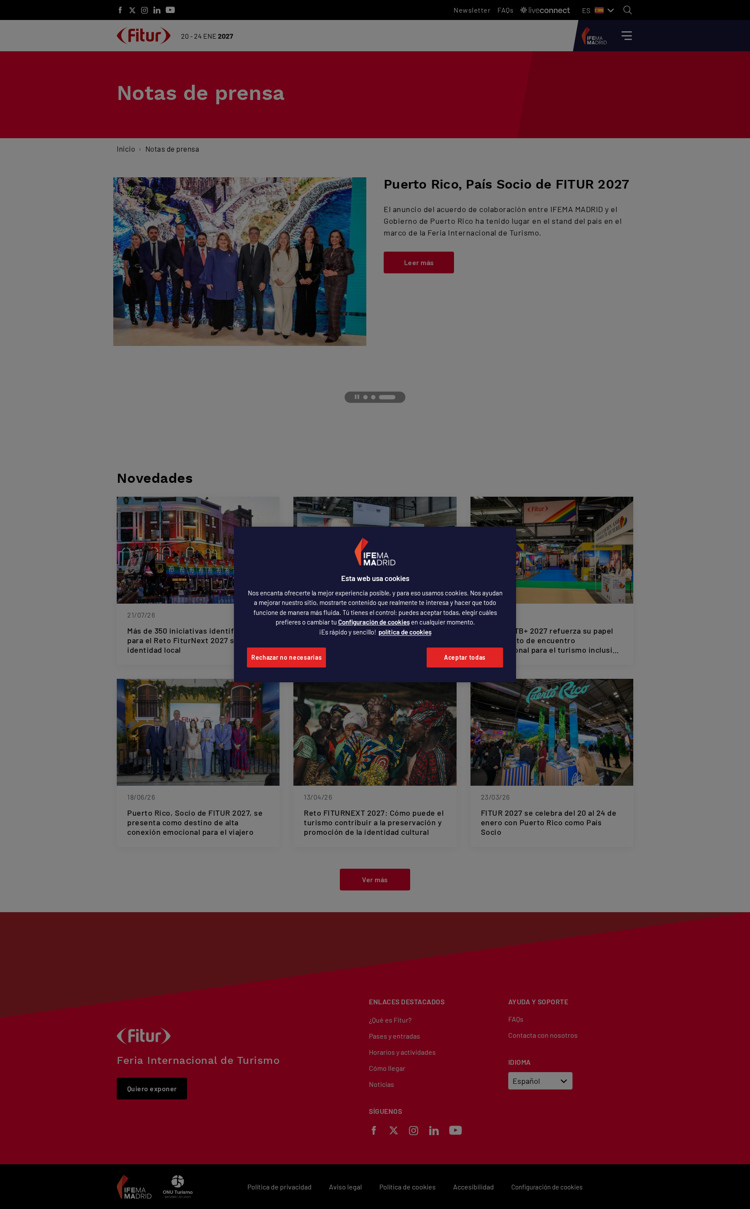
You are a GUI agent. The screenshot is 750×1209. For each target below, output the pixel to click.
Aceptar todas (465, 657)
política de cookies (404, 632)
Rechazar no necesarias (286, 657)
